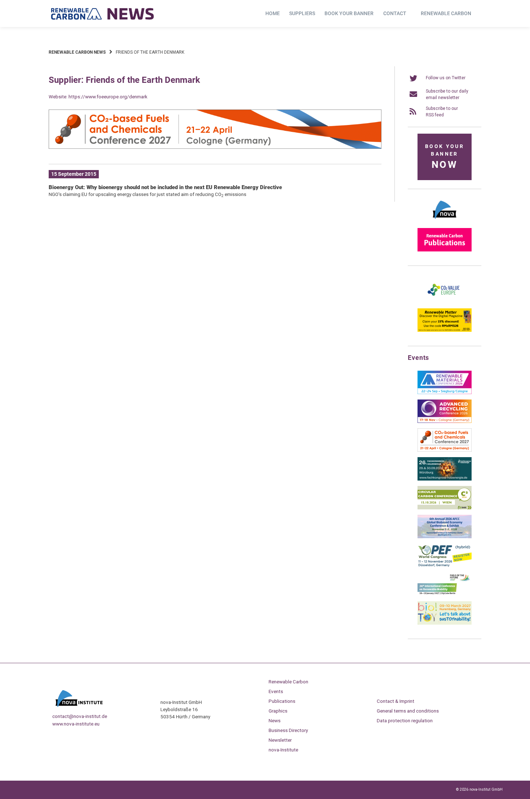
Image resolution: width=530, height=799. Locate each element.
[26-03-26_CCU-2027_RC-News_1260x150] (215, 147)
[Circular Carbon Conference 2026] (445, 507)
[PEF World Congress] (445, 565)
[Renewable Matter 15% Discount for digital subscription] (445, 330)
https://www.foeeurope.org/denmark (108, 96)
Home (272, 13)
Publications (282, 701)
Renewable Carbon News (77, 52)
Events (276, 691)
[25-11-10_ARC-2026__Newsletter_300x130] (445, 421)
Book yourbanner (444, 156)
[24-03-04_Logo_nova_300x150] (445, 221)
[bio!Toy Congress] (445, 623)
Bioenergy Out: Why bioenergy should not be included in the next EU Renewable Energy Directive (165, 187)
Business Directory (288, 730)
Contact (394, 13)
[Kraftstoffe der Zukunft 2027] (445, 594)
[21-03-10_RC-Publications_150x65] (445, 250)
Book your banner (349, 13)
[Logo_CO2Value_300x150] (445, 301)
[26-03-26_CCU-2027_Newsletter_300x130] (445, 450)
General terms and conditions (408, 711)
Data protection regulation (405, 720)
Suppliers (302, 13)
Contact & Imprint (395, 701)
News (275, 720)
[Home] (103, 13)
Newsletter (280, 740)
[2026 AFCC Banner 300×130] (445, 536)
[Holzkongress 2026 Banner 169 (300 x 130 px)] (445, 479)
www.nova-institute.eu (76, 724)
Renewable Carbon (446, 13)
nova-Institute (283, 750)
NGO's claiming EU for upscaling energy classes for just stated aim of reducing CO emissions (147, 194)
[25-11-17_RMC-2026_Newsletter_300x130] (445, 392)
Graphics (278, 711)
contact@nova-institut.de (79, 716)
